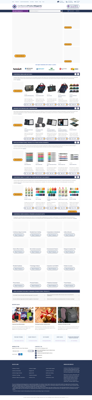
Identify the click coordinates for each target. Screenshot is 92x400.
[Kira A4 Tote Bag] (63, 192)
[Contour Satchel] (74, 88)
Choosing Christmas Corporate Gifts (42, 324)
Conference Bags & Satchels (17, 372)
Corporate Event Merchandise (18, 324)
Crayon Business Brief (28, 95)
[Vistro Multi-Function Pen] (74, 157)
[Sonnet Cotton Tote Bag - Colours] (74, 192)
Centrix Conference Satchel (61, 96)
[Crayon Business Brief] (29, 88)
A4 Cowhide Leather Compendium (28, 130)
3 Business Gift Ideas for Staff (64, 324)
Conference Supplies (32, 368)
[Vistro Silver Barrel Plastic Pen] (40, 157)
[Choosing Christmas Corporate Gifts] (46, 315)
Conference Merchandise (16, 370)
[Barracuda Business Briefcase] (51, 88)
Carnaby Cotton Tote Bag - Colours (40, 200)
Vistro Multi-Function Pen (74, 164)
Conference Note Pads (50, 370)
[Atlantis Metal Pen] (63, 157)
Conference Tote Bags (16, 375)
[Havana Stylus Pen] (51, 157)
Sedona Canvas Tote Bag (51, 199)
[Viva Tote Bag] (29, 192)
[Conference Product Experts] (27, 6)
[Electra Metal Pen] (29, 157)
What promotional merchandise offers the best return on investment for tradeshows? (60, 295)
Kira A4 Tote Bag (61, 199)
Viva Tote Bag (27, 199)
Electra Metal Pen (27, 164)
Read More (18, 79)
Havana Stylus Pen (50, 164)
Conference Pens (32, 377)
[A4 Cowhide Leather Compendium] (29, 122)
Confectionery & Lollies (50, 377)
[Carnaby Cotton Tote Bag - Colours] (40, 192)
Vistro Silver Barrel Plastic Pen (40, 165)
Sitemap (67, 397)
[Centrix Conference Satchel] (63, 88)
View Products (19, 235)
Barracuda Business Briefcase (50, 96)
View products (20, 56)
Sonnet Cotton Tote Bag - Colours (74, 200)
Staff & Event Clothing (49, 372)
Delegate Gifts (31, 370)
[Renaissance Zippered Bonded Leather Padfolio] (51, 122)
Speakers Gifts (31, 372)
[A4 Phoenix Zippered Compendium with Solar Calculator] (40, 122)
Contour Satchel (73, 95)
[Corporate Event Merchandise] (23, 315)
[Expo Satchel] (40, 88)
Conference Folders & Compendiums (18, 377)
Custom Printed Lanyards (50, 368)
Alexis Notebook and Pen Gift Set (74, 130)
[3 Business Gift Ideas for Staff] (69, 315)
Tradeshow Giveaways (33, 375)
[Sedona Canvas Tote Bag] (51, 192)
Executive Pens (48, 375)
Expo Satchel (38, 95)
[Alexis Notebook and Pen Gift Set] (74, 122)
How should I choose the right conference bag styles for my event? (25, 295)
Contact (77, 10)
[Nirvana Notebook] (63, 122)
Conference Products (15, 368)
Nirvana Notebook (61, 129)
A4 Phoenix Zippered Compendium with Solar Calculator (40, 130)
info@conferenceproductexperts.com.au (73, 8)
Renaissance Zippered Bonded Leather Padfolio (51, 130)
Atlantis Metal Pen (61, 164)
